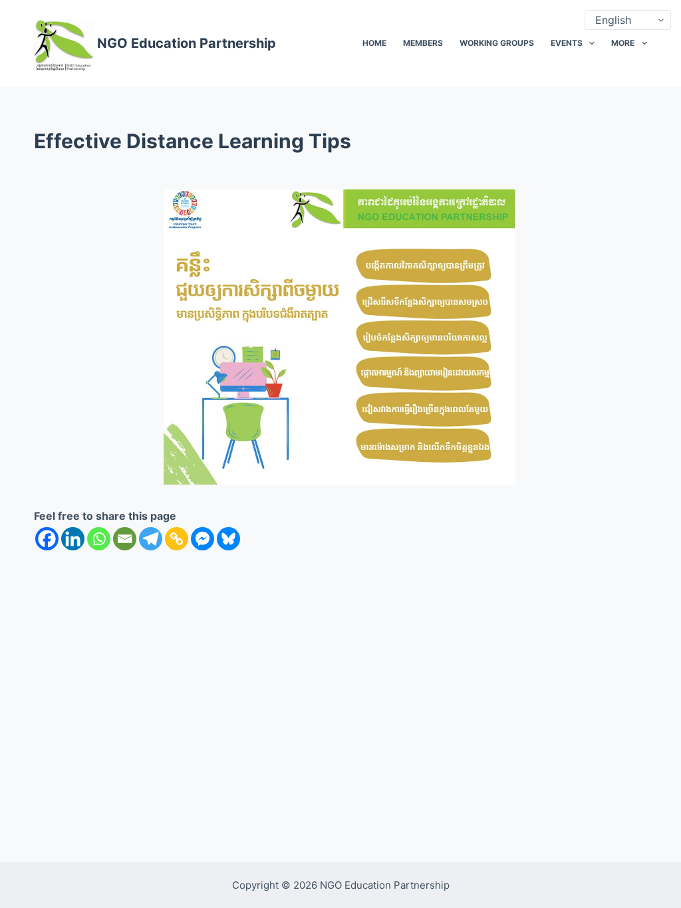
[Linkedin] (72, 538)
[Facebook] (47, 538)
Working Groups (497, 43)
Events (567, 43)
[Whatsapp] (98, 538)
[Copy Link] (176, 538)
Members (423, 43)
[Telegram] (150, 538)
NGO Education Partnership (186, 43)
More (622, 43)
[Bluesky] (228, 538)
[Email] (124, 538)
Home (374, 43)
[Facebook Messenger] (202, 538)
